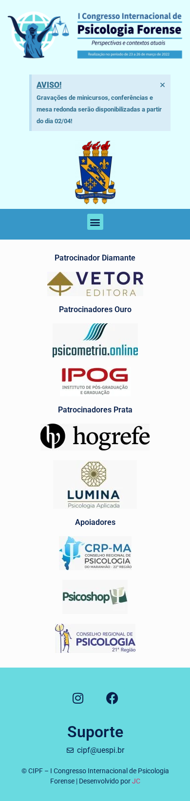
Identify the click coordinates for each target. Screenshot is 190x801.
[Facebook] (112, 698)
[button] (95, 222)
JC (136, 781)
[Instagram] (78, 698)
